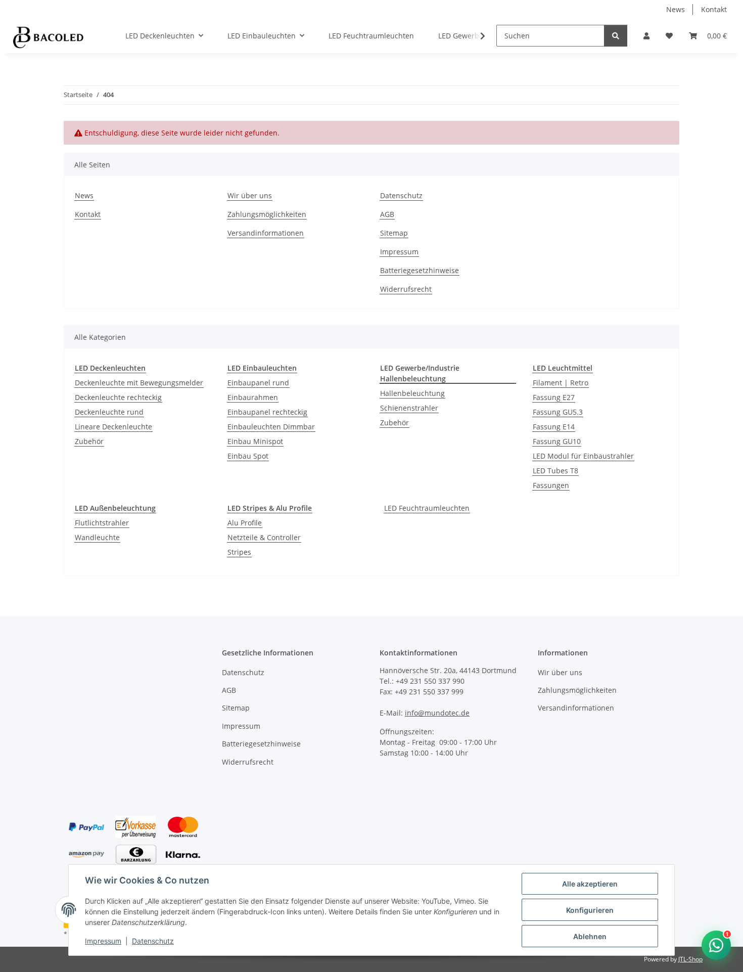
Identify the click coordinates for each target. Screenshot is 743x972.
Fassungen (551, 485)
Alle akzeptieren (590, 883)
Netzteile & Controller (264, 537)
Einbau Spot (247, 456)
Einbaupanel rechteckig (267, 412)
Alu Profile (244, 522)
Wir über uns (249, 195)
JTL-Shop (690, 959)
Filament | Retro (560, 382)
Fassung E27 (554, 397)
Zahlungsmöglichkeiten (266, 214)
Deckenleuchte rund (109, 412)
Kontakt (714, 9)
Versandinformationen (265, 233)
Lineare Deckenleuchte (113, 426)
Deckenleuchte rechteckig (118, 397)
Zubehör (89, 441)
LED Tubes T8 (555, 470)
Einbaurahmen (252, 397)
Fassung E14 (554, 426)
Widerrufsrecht (406, 289)
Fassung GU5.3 (558, 412)
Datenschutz (153, 941)
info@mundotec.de (437, 713)
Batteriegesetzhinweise (419, 270)
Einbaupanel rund (258, 382)
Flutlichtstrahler (102, 522)
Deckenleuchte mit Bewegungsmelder (139, 382)
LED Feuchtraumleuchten (427, 508)
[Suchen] (615, 36)
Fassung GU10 (557, 441)
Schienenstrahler (409, 408)
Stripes (239, 552)
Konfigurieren (590, 910)
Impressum (103, 941)
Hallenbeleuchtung (412, 393)
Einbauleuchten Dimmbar (271, 426)
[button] (646, 35)
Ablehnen (590, 936)
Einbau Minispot (255, 441)
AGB (387, 214)
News (675, 9)
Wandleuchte (97, 537)
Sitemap (394, 233)
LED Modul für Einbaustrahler (583, 456)
